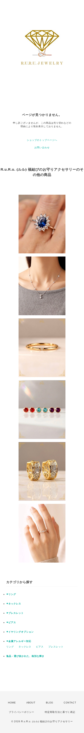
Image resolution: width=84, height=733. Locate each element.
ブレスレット (55, 646)
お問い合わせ (42, 147)
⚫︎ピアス (11, 622)
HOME (12, 702)
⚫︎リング (11, 594)
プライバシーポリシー (21, 712)
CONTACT (70, 702)
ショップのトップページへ (42, 140)
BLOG (49, 702)
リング (10, 646)
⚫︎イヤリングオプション (20, 631)
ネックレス (25, 646)
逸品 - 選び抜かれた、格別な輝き (25, 656)
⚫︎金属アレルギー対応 (18, 641)
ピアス (40, 646)
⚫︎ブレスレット (15, 613)
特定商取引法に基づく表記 (60, 712)
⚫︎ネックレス (13, 603)
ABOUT (30, 702)
